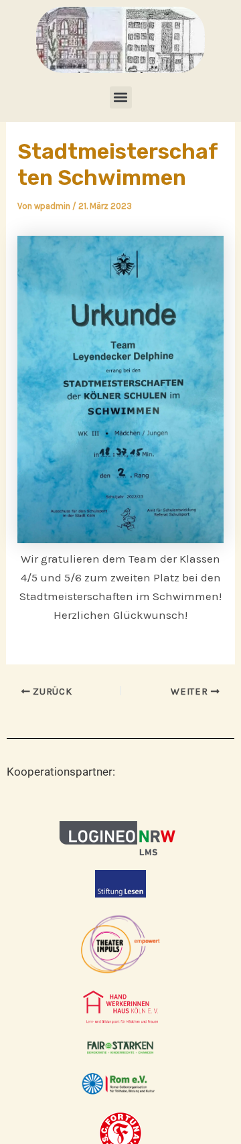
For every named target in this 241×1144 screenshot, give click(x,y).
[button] (121, 97)
